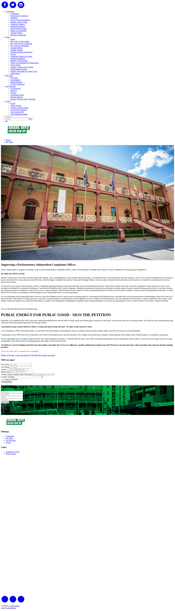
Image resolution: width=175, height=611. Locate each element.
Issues (8, 37)
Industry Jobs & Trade (18, 22)
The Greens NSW (17, 112)
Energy (13, 54)
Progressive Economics (19, 16)
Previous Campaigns (18, 35)
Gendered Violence (17, 24)
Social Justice (15, 65)
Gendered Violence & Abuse (21, 56)
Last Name (5, 367)
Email (3, 369)
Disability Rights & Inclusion (21, 52)
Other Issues (15, 73)
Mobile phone (6, 372)
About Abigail (15, 106)
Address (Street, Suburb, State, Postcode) (16, 374)
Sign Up (13, 91)
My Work (9, 76)
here (35, 309)
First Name (5, 364)
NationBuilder (10, 608)
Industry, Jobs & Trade (19, 61)
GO (30, 119)
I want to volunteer (10, 379)
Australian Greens (12, 452)
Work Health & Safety (18, 29)
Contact (13, 93)
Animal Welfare (16, 33)
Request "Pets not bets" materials (22, 99)
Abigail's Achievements (19, 108)
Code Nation (14, 606)
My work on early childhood (21, 44)
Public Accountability (18, 31)
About (8, 101)
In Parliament (15, 80)
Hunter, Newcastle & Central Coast (23, 71)
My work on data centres (19, 41)
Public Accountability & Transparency (24, 63)
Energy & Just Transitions (20, 20)
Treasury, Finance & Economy (21, 67)
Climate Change (16, 50)
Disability (14, 18)
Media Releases (16, 82)
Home (8, 140)
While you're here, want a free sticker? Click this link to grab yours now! (28, 355)
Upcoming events (17, 95)
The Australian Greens (18, 114)
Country (4, 377)
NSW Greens (11, 454)
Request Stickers (16, 97)
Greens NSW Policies (18, 110)
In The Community (17, 84)
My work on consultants (19, 46)
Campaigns (10, 11)
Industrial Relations (17, 26)
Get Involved (11, 86)
